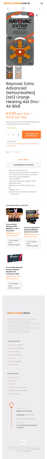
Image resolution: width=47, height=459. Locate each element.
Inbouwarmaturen (16, 345)
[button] (37, 15)
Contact (12, 384)
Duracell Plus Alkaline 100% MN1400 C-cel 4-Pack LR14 (13, 227)
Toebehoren (14, 365)
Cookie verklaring (24, 451)
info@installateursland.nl (26, 419)
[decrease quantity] (9, 134)
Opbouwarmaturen (16, 348)
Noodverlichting (15, 355)
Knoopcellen (11, 146)
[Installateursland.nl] (17, 3)
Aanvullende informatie (23, 165)
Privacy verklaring (33, 449)
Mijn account (14, 377)
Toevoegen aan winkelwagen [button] (14, 242)
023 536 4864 (27, 411)
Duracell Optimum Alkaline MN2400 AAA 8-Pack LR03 (31, 230)
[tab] (23, 159)
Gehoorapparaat (31, 144)
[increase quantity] (18, 134)
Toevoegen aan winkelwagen (32, 134)
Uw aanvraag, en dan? (17, 387)
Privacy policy (14, 394)
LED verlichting (14, 351)
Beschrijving (23, 160)
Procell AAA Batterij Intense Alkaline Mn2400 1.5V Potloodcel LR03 (14, 270)
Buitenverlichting (15, 361)
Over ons (12, 381)
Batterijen (20, 144)
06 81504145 (29, 415)
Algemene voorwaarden (18, 390)
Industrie (12, 358)
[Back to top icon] (23, 442)
